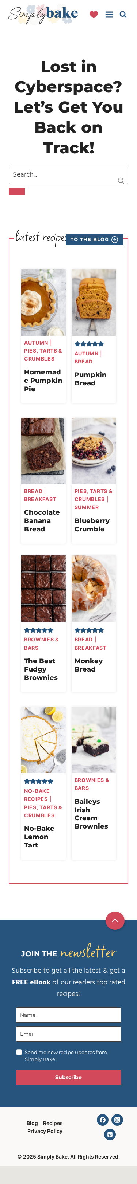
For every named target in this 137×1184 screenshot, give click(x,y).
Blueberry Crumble (92, 525)
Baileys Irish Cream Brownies (91, 814)
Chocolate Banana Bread (42, 520)
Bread (84, 361)
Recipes (53, 1123)
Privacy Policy (44, 1131)
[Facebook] (103, 1120)
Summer (87, 507)
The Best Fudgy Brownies (41, 669)
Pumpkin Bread (91, 379)
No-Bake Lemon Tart (39, 837)
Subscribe (68, 1077)
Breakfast (40, 499)
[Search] (17, 191)
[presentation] (43, 302)
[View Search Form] (123, 14)
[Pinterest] (110, 1134)
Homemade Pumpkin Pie (43, 380)
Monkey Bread (89, 665)
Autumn (36, 342)
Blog (32, 1123)
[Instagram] (117, 1120)
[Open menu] (109, 14)
